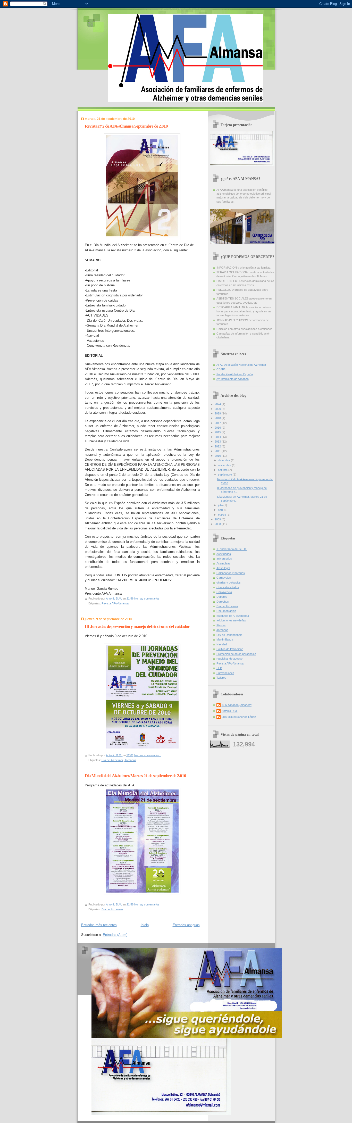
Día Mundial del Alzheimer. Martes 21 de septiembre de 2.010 (135, 775)
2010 (218, 455)
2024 (218, 404)
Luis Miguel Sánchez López (239, 716)
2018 (218, 418)
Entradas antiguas (186, 925)
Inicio (145, 925)
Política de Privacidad (229, 649)
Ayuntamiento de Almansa (232, 378)
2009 (218, 519)
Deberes (221, 596)
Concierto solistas (227, 587)
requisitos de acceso (229, 658)
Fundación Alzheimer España (234, 374)
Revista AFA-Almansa (115, 603)
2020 (218, 408)
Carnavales (223, 577)
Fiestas (221, 625)
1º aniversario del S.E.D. (231, 549)
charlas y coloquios (228, 582)
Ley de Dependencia (229, 634)
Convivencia (224, 592)
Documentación (226, 610)
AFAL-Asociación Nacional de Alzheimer (241, 364)
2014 (218, 436)
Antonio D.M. (230, 710)
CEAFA (220, 369)
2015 (218, 432)
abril (221, 509)
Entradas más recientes (99, 925)
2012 (218, 446)
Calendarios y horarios (230, 573)
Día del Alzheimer (112, 760)
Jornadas (130, 760)
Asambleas (223, 563)
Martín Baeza (224, 639)
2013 (218, 441)
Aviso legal (223, 568)
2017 (218, 423)
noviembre (225, 465)
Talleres (221, 677)
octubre (223, 469)
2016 (218, 427)
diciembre (224, 460)
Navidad (221, 644)
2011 (218, 451)
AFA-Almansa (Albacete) (237, 704)
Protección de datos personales (236, 653)
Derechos (222, 601)
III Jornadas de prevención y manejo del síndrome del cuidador (137, 626)
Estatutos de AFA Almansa (232, 615)
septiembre (225, 474)
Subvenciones (225, 673)
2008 (218, 524)
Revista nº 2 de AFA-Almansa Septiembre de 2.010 (126, 126)
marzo (222, 514)
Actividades (223, 553)
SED (219, 668)
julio (220, 505)
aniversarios (224, 558)
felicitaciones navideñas (231, 620)
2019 (218, 413)
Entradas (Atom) (115, 935)
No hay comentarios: (147, 598)
